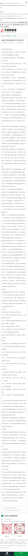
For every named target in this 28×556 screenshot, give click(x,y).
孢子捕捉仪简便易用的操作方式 (12, 510)
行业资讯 (14, 35)
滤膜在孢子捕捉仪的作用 (11, 507)
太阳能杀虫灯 (21, 539)
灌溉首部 (6, 542)
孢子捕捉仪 (16, 542)
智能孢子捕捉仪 (5, 49)
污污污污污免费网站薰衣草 (11, 539)
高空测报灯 (10, 542)
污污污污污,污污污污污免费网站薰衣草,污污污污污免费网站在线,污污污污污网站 (14, 25)
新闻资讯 (8, 35)
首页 (3, 35)
